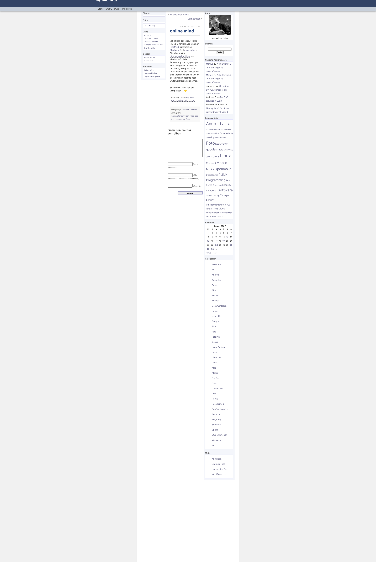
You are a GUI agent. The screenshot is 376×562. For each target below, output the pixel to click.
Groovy (227, 150)
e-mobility (216, 316)
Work (214, 445)
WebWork (216, 440)
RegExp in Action (220, 409)
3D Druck (216, 264)
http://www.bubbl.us (180, 56)
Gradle (219, 149)
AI (213, 269)
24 (216, 245)
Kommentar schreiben (180, 116)
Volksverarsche (213, 212)
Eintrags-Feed (218, 464)
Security (226, 184)
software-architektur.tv (153, 45)
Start (100, 8)
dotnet (215, 311)
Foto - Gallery (149, 26)
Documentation (219, 306)
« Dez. (208, 253)
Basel (229, 129)
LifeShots (216, 357)
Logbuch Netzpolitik (152, 76)
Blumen (215, 295)
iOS (231, 150)
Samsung (217, 185)
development (213, 137)
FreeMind (174, 47)
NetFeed (185, 110)
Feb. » (215, 253)
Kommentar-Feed (183, 119)
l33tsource (148, 60)
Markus (209, 64)
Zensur (220, 216)
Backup (222, 129)
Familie (223, 138)
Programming (215, 180)
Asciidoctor (214, 129)
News (214, 383)
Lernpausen (194, 18)
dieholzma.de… (150, 57)
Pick (214, 393)
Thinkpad (225, 195)
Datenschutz (226, 133)
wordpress (211, 216)
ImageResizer (218, 347)
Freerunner (220, 144)
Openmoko (223, 169)
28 (231, 245)
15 (208, 241)
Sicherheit (211, 190)
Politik (223, 174)
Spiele (215, 429)
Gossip (215, 342)
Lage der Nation (150, 73)
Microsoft (211, 163)
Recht (209, 185)
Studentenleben (219, 435)
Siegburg (216, 419)
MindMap (174, 50)
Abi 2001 (147, 35)
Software (193, 110)
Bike (214, 290)
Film (214, 326)
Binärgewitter (149, 70)
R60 (228, 180)
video (222, 208)
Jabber (209, 157)
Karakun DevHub (151, 42)
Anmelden (216, 458)
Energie (215, 321)
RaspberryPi (218, 404)
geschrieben (190, 50)
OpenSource (212, 175)
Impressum (127, 8)
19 (224, 241)
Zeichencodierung (179, 14)
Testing (216, 195)
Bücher (215, 300)
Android (213, 123)
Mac (214, 367)
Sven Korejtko (149, 48)
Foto (210, 143)
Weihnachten (226, 213)
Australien (216, 280)
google (211, 149)
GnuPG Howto (112, 8)
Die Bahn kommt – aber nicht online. (183, 99)
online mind (182, 30)
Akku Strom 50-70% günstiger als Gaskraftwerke (219, 67)
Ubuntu (211, 200)
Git (226, 143)
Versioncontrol (212, 209)
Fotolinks (216, 337)
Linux (225, 155)
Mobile (221, 163)
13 (227, 237)
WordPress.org (219, 474)
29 (208, 249)
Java (216, 156)
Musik (210, 169)
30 (212, 249)
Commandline (212, 133)
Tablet (209, 195)
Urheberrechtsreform (216, 204)
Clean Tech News (151, 38)
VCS (228, 205)
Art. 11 (224, 124)
